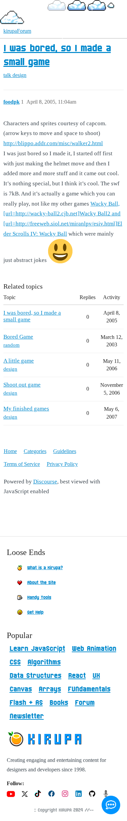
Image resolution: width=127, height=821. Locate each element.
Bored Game (18, 337)
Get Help (35, 612)
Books (58, 703)
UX (96, 676)
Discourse (45, 481)
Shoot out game (22, 384)
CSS (15, 662)
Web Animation (94, 649)
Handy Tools (39, 597)
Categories (35, 451)
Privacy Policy (62, 464)
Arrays (50, 689)
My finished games (26, 408)
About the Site (41, 582)
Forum (84, 703)
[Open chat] (111, 805)
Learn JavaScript (37, 649)
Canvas (20, 689)
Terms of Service (22, 464)
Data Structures (35, 676)
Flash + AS (26, 703)
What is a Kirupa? (45, 568)
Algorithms (44, 662)
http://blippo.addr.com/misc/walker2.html (53, 143)
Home (10, 451)
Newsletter (26, 716)
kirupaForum (17, 31)
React (77, 676)
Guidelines (64, 451)
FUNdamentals (89, 689)
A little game (18, 360)
